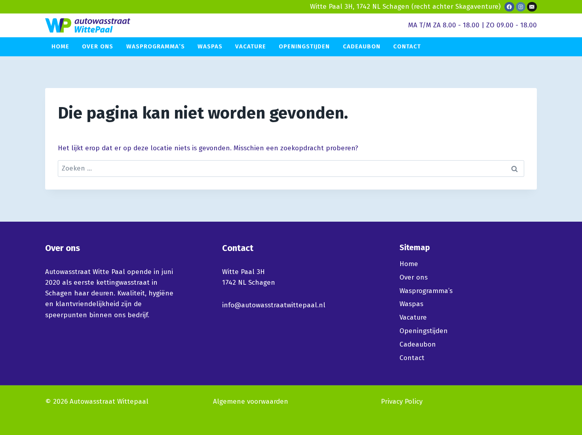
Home (60, 46)
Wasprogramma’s (155, 46)
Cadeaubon (361, 46)
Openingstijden (304, 46)
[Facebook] (509, 7)
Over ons (97, 46)
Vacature (250, 46)
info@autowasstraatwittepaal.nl (273, 305)
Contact (407, 46)
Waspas (210, 46)
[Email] (532, 7)
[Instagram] (521, 7)
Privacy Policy (401, 401)
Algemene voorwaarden (250, 401)
